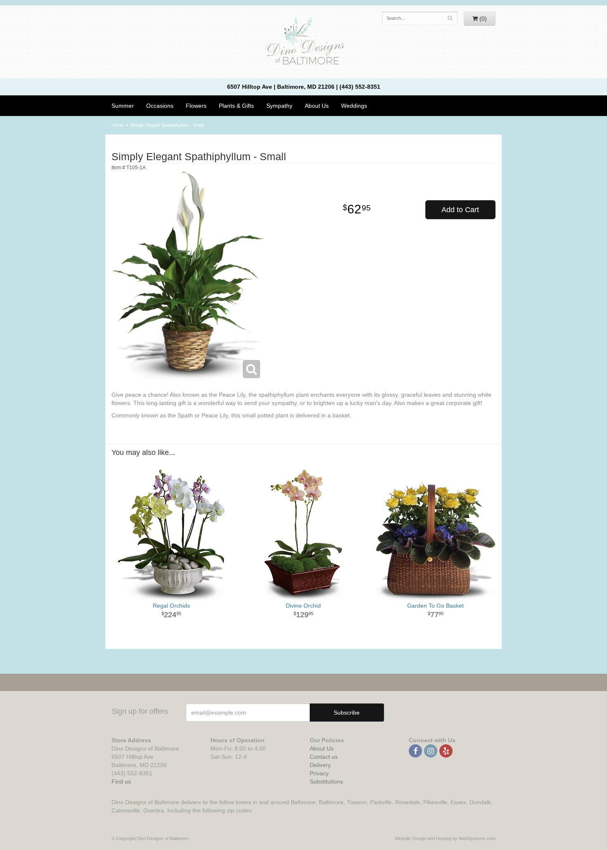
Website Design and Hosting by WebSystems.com (445, 838)
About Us (322, 748)
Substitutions (326, 781)
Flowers (196, 105)
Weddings (354, 105)
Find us (121, 781)
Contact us (324, 756)
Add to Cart (460, 210)
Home (117, 125)
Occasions (159, 105)
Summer (122, 105)
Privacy (319, 773)
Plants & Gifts (236, 105)
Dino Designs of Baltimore (303, 42)
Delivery (320, 765)
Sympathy (279, 105)
